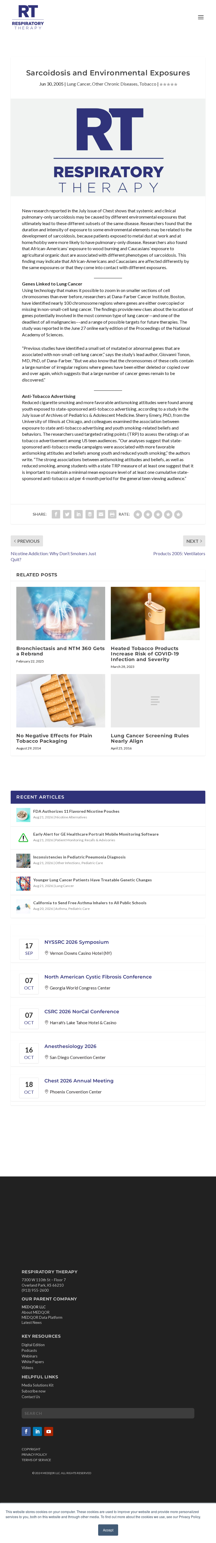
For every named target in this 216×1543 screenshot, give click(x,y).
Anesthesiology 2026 (70, 1046)
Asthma (61, 908)
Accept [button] (108, 1529)
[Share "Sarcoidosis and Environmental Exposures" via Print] (112, 514)
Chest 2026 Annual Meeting (79, 1081)
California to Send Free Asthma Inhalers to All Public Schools (90, 902)
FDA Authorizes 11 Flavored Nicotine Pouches (76, 811)
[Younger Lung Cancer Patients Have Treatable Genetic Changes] (23, 884)
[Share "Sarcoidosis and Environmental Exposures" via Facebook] (56, 514)
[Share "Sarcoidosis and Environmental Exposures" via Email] (101, 514)
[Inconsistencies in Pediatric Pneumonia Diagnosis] (23, 861)
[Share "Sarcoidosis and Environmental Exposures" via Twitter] (67, 514)
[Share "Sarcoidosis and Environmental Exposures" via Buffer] (89, 514)
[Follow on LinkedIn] (37, 1431)
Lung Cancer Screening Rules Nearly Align (150, 738)
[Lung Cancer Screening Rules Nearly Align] (155, 700)
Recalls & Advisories (100, 840)
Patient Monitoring (69, 840)
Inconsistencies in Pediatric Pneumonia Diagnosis (79, 857)
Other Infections (67, 863)
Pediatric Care (92, 863)
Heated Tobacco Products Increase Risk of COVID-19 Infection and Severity (145, 654)
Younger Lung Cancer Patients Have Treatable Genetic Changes (92, 879)
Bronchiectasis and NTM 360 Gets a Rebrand (60, 651)
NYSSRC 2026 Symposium (76, 942)
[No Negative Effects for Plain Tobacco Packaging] (60, 700)
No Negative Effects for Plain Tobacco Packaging (54, 738)
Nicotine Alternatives (71, 817)
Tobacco (147, 83)
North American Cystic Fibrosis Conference (98, 977)
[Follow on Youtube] (48, 1431)
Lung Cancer (78, 83)
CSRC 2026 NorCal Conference (81, 1011)
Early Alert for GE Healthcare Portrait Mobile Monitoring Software (96, 834)
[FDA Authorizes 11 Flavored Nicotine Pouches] (23, 815)
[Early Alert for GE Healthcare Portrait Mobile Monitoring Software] (23, 838)
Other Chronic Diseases (115, 83)
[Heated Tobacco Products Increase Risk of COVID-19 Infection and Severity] (155, 613)
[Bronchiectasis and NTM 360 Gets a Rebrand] (60, 613)
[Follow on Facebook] (26, 1431)
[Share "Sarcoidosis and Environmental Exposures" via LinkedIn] (78, 514)
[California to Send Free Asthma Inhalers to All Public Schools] (23, 906)
